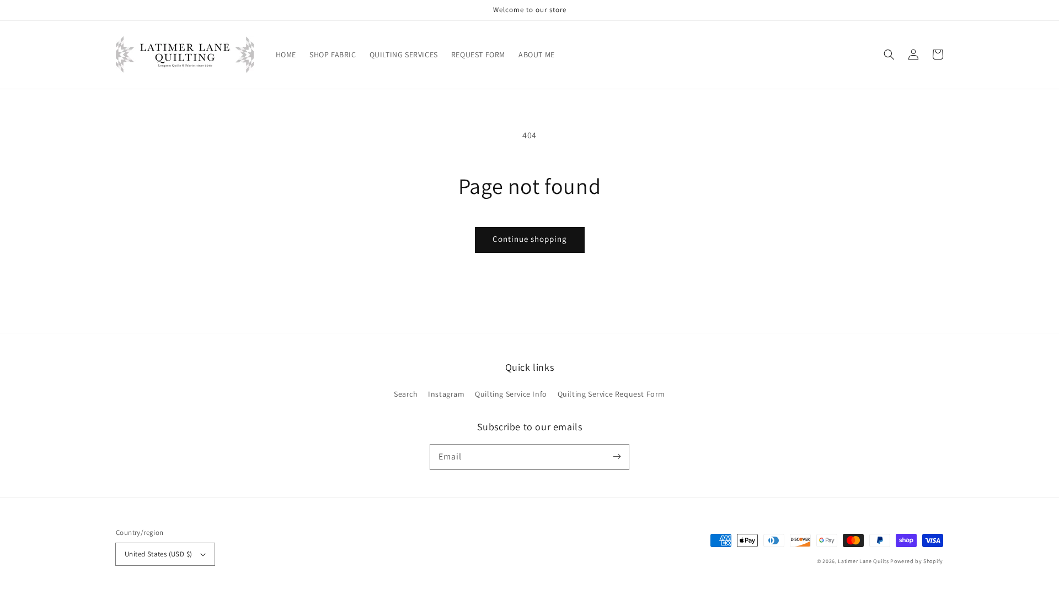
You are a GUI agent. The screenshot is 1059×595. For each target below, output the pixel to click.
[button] (889, 54)
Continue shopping (530, 239)
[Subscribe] (617, 457)
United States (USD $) (158, 554)
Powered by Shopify (916, 561)
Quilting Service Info (511, 394)
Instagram (446, 394)
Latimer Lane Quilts (863, 561)
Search (406, 394)
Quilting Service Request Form (611, 394)
